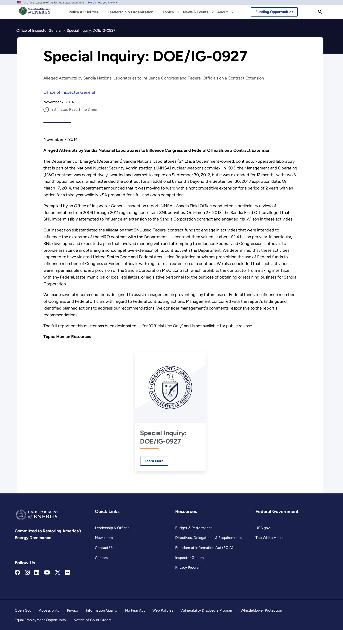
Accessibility (49, 610)
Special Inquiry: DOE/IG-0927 (163, 437)
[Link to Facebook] (17, 573)
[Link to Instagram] (27, 573)
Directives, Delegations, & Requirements (208, 537)
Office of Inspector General (69, 92)
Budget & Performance (194, 528)
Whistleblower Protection (261, 610)
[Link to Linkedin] (36, 573)
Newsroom (104, 537)
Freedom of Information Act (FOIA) (204, 547)
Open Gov (23, 610)
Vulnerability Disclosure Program (206, 610)
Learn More (152, 461)
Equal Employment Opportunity (40, 620)
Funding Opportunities (274, 12)
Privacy (73, 610)
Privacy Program (188, 567)
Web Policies (162, 610)
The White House (270, 537)
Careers (101, 557)
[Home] (35, 13)
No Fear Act (135, 610)
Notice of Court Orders (92, 620)
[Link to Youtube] (47, 573)
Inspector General (189, 557)
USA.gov (263, 528)
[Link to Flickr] (67, 573)
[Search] (320, 12)
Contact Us (104, 547)
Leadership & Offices (112, 528)
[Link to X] (57, 573)
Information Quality (102, 610)
